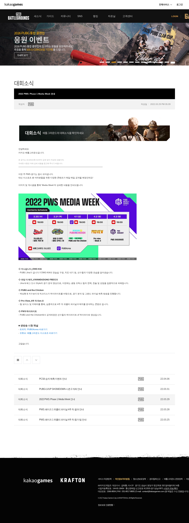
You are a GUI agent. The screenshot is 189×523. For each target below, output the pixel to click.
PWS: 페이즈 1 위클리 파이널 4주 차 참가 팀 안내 (62, 419)
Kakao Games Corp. (110, 498)
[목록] (18, 360)
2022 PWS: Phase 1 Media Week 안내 (57, 399)
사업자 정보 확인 (171, 488)
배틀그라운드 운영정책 (173, 479)
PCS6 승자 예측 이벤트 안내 (53, 379)
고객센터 (128, 16)
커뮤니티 (66, 16)
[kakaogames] (14, 4)
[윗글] (27, 360)
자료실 (111, 16)
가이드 (50, 16)
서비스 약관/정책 (104, 479)
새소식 (37, 16)
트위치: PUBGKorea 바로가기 (33, 329)
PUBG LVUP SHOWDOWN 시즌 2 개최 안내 (60, 389)
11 (167, 62)
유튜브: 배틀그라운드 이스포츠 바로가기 (38, 333)
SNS (79, 16)
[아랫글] (36, 360)
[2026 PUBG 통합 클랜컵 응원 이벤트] (94, 37)
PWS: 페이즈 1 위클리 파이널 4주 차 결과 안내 (61, 409)
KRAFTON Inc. (123, 498)
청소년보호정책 (139, 479)
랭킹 (95, 16)
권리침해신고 (154, 479)
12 (173, 62)
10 (161, 62)
